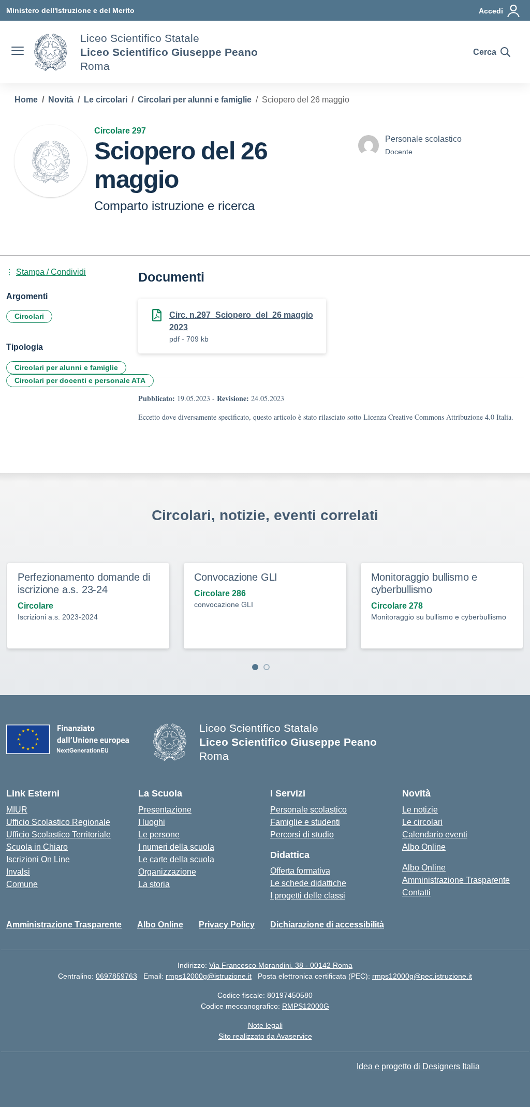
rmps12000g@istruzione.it (209, 976)
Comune (22, 884)
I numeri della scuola (176, 847)
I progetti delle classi (307, 895)
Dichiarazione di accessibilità (327, 924)
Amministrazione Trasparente (456, 880)
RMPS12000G (305, 1006)
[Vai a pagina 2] (266, 667)
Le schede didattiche (308, 883)
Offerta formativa (300, 870)
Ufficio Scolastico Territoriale (58, 834)
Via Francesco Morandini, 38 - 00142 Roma (280, 965)
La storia (154, 884)
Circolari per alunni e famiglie (66, 367)
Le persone (159, 834)
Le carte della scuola (176, 859)
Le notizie (420, 809)
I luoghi (151, 822)
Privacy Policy (227, 924)
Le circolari (422, 822)
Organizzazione (167, 871)
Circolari (29, 316)
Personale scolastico (308, 809)
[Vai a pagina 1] (255, 667)
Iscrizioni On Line (38, 859)
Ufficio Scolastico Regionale (58, 822)
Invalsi (18, 871)
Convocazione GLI (235, 577)
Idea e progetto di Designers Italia (418, 1066)
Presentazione (165, 809)
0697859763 (116, 976)
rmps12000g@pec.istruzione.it (422, 976)
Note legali (265, 1025)
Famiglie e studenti (305, 822)
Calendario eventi (434, 834)
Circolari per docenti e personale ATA (79, 380)
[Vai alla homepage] (50, 52)
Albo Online (424, 847)
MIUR (16, 809)
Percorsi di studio (302, 834)
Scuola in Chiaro (37, 847)
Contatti (416, 892)
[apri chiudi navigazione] (17, 52)
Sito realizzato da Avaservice (265, 1036)
